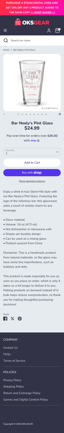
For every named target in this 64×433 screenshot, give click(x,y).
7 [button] (42, 114)
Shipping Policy (13, 386)
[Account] (49, 29)
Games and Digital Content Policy (25, 400)
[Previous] (4, 114)
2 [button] (22, 114)
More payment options (32, 181)
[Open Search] (5, 40)
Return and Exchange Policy (21, 393)
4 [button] (30, 114)
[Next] (59, 114)
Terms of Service (14, 361)
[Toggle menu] (5, 30)
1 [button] (18, 114)
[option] (32, 82)
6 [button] (38, 114)
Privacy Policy (12, 380)
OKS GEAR (27, 423)
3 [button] (26, 114)
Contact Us (10, 348)
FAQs (7, 354)
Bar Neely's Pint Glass (24, 49)
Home (6, 49)
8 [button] (46, 114)
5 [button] (34, 114)
